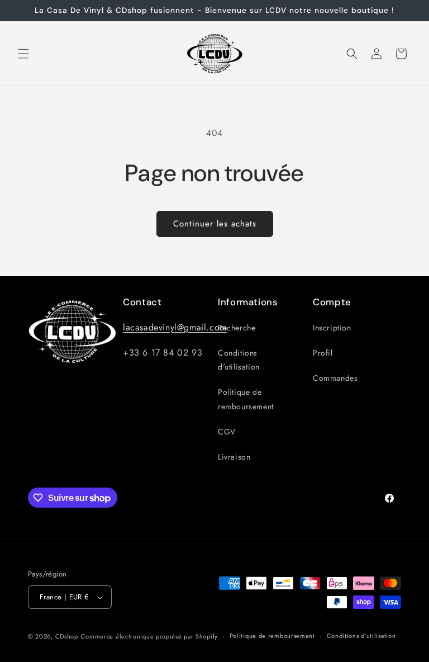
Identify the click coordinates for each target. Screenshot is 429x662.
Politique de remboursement (246, 399)
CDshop (66, 636)
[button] (23, 53)
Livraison (234, 456)
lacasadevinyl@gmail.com (175, 327)
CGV (227, 431)
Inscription (332, 327)
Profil (323, 352)
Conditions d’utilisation (361, 635)
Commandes (335, 378)
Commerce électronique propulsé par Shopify (149, 636)
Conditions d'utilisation (239, 359)
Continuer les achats (214, 223)
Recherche (236, 327)
